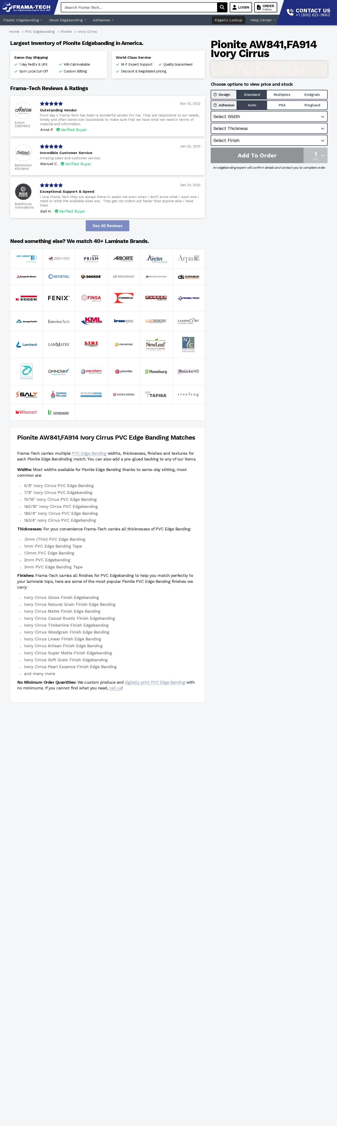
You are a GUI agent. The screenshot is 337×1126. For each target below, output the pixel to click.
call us (115, 688)
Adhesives (101, 20)
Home (14, 32)
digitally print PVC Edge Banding (155, 682)
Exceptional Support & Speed (67, 191)
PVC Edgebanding (40, 32)
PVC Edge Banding (89, 453)
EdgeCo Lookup (228, 20)
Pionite (66, 32)
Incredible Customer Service (66, 153)
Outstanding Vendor (58, 110)
